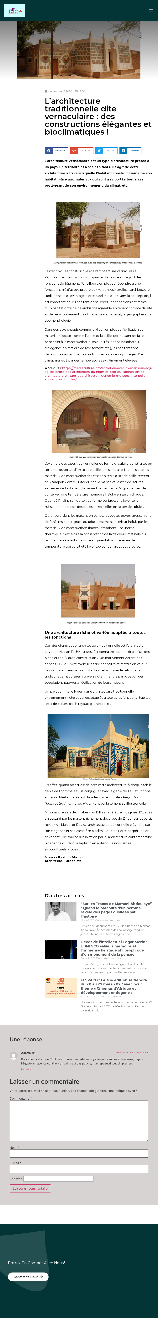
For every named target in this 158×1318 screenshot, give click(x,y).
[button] (151, 10)
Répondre (26, 1069)
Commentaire (21, 1098)
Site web (16, 1179)
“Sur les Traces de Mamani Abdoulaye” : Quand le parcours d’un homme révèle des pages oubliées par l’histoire (116, 910)
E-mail (15, 1163)
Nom (14, 1147)
